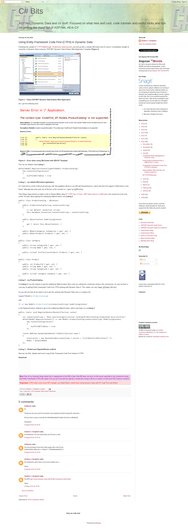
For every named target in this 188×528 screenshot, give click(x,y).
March (145, 185)
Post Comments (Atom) (36, 500)
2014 (143, 130)
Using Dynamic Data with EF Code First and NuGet (99, 383)
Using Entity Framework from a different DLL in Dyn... (153, 161)
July (144, 153)
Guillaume (28, 406)
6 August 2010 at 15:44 (32, 452)
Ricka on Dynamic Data (149, 235)
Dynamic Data (39, 391)
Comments (146, 264)
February (146, 188)
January (146, 191)
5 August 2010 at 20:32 (32, 425)
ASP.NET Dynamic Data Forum (151, 225)
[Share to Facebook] (28, 394)
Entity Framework (50, 391)
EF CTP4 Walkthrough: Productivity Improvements (53, 47)
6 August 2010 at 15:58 (32, 469)
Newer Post (23, 496)
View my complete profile (147, 44)
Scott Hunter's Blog (147, 233)
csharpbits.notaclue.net (160, 336)
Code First (26, 391)
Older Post (126, 496)
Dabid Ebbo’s (65, 383)
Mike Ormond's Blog (148, 238)
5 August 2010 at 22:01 (32, 437)
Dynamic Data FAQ (147, 222)
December (147, 144)
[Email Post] (49, 389)
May (144, 182)
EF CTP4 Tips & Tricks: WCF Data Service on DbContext (86, 194)
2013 (143, 133)
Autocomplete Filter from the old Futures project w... (154, 171)
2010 (143, 142)
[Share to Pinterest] (30, 394)
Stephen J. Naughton (33, 389)
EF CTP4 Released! (149, 175)
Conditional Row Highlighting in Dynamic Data (154, 156)
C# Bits (31, 11)
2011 (143, 139)
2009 (143, 194)
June (145, 179)
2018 (143, 124)
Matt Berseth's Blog (147, 241)
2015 (143, 127)
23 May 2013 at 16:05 (31, 486)
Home (75, 496)
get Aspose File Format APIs (159, 71)
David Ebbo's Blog (147, 230)
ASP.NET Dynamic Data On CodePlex (154, 228)
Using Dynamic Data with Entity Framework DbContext (52, 479)
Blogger (98, 523)
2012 (143, 136)
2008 (143, 197)
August (145, 150)
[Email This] (20, 394)
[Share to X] (25, 394)
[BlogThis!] (23, 394)
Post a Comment (27, 491)
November (147, 147)
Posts (144, 260)
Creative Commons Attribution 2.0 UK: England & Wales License (152, 332)
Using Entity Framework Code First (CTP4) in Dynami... (155, 166)
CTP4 (32, 391)
